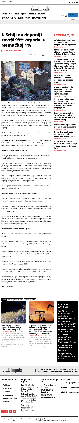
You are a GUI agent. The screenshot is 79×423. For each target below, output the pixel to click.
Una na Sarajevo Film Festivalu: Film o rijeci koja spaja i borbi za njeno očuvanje (64, 90)
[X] (74, 2)
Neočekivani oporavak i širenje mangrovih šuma (65, 125)
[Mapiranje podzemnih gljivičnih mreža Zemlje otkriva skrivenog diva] (13, 312)
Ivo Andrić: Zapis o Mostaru (48, 386)
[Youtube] (77, 2)
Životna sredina (12, 51)
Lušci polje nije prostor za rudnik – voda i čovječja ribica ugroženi (65, 42)
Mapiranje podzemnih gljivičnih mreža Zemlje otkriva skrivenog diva (64, 52)
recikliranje (18, 299)
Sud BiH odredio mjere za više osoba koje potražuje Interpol (66, 314)
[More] (43, 56)
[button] (64, 16)
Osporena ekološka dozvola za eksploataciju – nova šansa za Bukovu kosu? (65, 144)
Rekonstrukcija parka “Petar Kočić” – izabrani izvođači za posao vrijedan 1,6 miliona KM (67, 326)
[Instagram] (72, 2)
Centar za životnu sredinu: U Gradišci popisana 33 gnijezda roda (63, 78)
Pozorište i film (60, 96)
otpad (10, 299)
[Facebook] (69, 2)
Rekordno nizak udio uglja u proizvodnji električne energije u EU (65, 134)
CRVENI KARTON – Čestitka (48, 391)
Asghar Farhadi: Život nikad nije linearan (65, 347)
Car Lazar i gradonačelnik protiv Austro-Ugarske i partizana (67, 338)
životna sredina (30, 299)
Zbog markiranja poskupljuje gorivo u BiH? (66, 356)
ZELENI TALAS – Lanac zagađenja (48, 396)
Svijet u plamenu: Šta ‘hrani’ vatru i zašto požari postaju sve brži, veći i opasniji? (64, 116)
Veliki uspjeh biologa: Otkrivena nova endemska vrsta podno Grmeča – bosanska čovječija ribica (64, 103)
